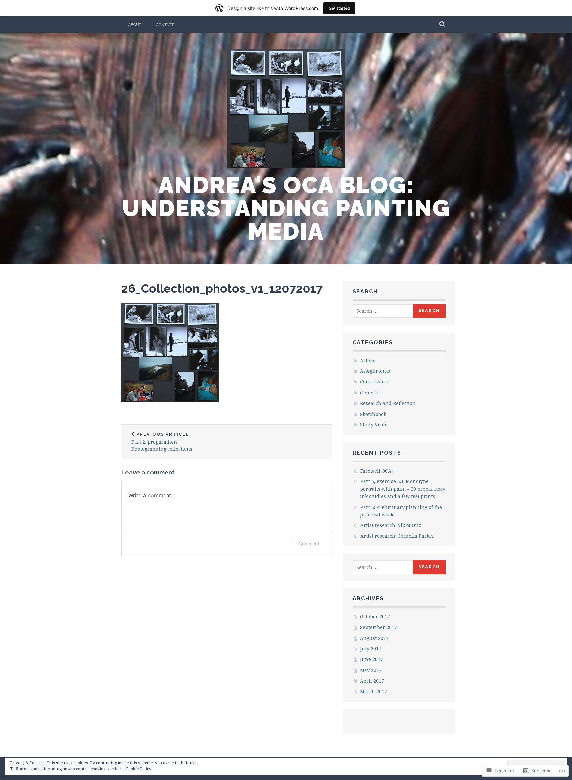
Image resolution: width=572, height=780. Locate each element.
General (369, 392)
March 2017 (373, 691)
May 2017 (371, 670)
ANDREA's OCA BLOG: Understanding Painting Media (286, 208)
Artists (367, 360)
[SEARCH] (442, 24)
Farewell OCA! (376, 471)
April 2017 (372, 681)
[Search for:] (383, 311)
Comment (309, 543)
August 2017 (374, 638)
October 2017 (375, 616)
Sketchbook (373, 414)
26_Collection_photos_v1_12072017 (222, 288)
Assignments (375, 371)
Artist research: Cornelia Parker (397, 536)
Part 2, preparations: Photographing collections (161, 442)
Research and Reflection (388, 403)
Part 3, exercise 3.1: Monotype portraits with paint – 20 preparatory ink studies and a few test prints (402, 488)
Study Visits (373, 424)
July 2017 (370, 648)
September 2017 (378, 627)
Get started (339, 8)
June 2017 (371, 659)
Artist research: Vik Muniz (390, 525)
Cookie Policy (138, 769)
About (134, 24)
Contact (165, 24)
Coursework (374, 381)
